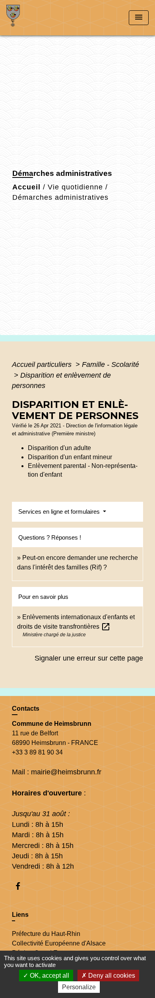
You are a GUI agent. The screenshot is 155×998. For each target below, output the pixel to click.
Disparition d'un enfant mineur (70, 457)
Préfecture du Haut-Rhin (46, 933)
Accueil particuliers (43, 364)
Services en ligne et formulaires (59, 511)
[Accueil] (36, 18)
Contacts (25, 708)
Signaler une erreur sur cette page (89, 658)
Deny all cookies (111, 975)
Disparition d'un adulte (59, 447)
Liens (20, 914)
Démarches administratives (60, 197)
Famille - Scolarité (110, 364)
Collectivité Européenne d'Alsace (59, 943)
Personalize (79, 987)
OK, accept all (48, 975)
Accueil (26, 187)
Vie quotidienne (75, 187)
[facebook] (21, 886)
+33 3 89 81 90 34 (37, 752)
